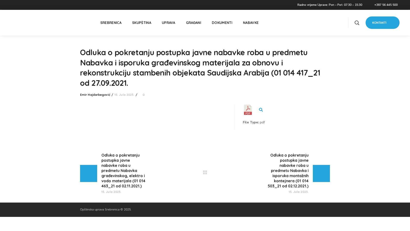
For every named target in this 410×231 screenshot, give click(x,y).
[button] (357, 23)
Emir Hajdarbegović (95, 95)
